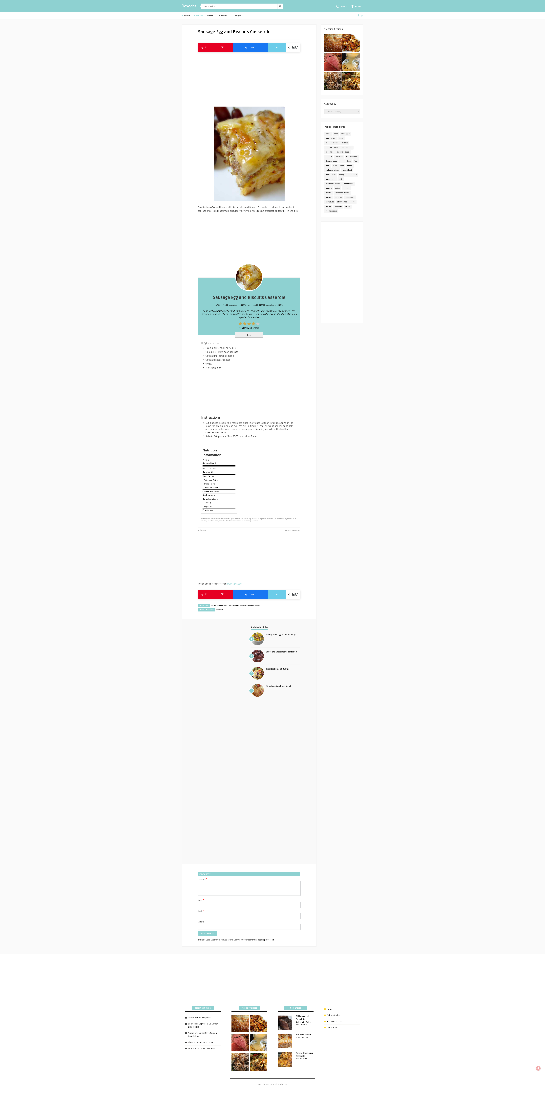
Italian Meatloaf (206, 1042)
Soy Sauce (330, 202)
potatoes (338, 197)
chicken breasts (332, 147)
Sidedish (223, 15)
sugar (353, 202)
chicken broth (347, 147)
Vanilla (347, 206)
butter (341, 138)
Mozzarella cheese (236, 606)
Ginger (349, 166)
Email (201, 911)
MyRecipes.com (234, 584)
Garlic (328, 166)
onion (337, 188)
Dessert (211, 15)
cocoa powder (351, 156)
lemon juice (352, 175)
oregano (346, 188)
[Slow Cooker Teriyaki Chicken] (351, 43)
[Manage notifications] (538, 1068)
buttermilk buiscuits (219, 606)
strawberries (342, 202)
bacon (328, 134)
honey (341, 175)
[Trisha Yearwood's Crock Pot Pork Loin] (333, 81)
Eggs (349, 161)
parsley (329, 197)
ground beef (347, 170)
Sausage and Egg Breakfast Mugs (281, 635)
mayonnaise (331, 179)
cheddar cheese (332, 143)
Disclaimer (332, 1027)
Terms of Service (334, 1021)
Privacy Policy (333, 1015)
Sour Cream (350, 197)
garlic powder (338, 166)
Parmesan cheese (342, 193)
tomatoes (338, 206)
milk (340, 179)
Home (187, 15)
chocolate (329, 152)
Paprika (329, 193)
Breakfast (199, 15)
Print (249, 335)
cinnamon (339, 156)
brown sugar (331, 138)
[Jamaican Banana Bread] (333, 43)
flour (356, 161)
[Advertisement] (249, 78)
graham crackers (332, 170)
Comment (202, 879)
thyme (328, 206)
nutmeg (329, 188)
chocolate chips (343, 152)
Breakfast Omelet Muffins (277, 669)
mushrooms (348, 184)
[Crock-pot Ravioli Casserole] (351, 81)
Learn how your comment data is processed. (254, 940)
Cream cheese (331, 161)
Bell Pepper (345, 134)
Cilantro (329, 156)
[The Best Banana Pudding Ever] (351, 62)
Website (201, 922)
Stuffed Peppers (203, 1018)
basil (336, 134)
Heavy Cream (331, 175)
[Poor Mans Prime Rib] (333, 62)
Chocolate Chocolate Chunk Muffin (281, 652)
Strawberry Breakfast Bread (278, 686)
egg (341, 161)
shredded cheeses (252, 606)
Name (201, 900)
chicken (345, 143)
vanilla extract (331, 211)
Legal (238, 15)
